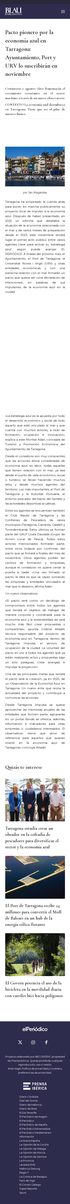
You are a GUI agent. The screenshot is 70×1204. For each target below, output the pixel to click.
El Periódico (26, 1120)
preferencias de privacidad (34, 1072)
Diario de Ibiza (28, 1108)
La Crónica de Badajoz (33, 1176)
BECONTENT (43, 1056)
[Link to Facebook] (46, 1042)
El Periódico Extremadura (34, 1128)
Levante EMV (27, 1164)
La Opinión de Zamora (32, 1156)
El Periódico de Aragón (33, 1116)
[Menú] (63, 11)
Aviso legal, (15, 1068)
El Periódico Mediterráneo (35, 1132)
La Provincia (26, 1160)
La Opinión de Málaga (32, 1148)
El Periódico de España (33, 1124)
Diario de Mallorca (30, 1104)
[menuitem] (63, 11)
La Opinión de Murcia (32, 1152)
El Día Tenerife (28, 1112)
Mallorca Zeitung (29, 1168)
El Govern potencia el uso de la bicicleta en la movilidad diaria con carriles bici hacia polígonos (34, 989)
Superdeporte (28, 1188)
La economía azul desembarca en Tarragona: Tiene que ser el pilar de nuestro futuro (35, 109)
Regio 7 (24, 1172)
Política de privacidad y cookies (41, 1068)
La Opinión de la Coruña (34, 1144)
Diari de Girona (28, 1100)
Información (26, 1136)
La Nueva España (29, 1140)
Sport (22, 1192)
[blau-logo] (29, 11)
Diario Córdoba (28, 1096)
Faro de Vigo (27, 1180)
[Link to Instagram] (33, 1042)
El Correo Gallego (30, 1184)
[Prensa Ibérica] (35, 1086)
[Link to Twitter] (20, 1042)
